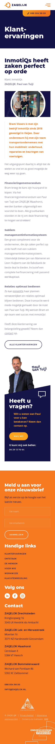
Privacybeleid (27, 715)
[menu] (47, 5)
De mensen (11, 563)
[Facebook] (15, 596)
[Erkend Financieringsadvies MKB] (27, 704)
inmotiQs (18, 291)
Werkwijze (11, 573)
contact (9, 333)
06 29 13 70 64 (16, 449)
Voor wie (10, 568)
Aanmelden (16, 534)
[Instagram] (22, 596)
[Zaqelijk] (16, 5)
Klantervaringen (15, 554)
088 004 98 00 (38, 13)
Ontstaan (10, 559)
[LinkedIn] (7, 596)
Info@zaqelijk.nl (15, 689)
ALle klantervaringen (23, 344)
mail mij (18, 436)
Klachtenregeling (16, 578)
